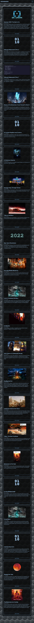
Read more (17, 33)
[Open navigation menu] (32, 2)
